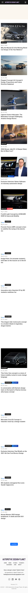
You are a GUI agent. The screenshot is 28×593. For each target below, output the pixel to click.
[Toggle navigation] (3, 2)
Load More (14, 544)
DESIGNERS (9, 564)
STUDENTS (21, 563)
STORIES (15, 563)
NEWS (10, 563)
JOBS (15, 564)
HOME (5, 563)
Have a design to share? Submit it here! (14, 570)
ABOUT (19, 564)
